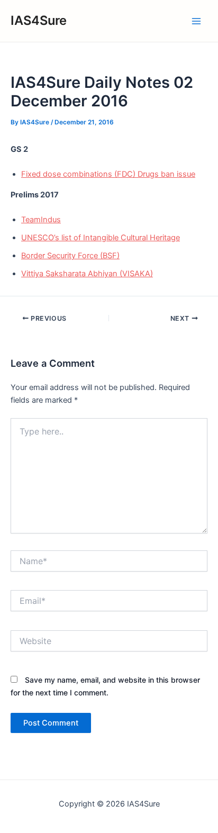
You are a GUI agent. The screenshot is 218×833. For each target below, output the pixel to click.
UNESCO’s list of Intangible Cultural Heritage (100, 237)
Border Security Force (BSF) (70, 255)
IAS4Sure (39, 20)
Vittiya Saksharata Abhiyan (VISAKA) (87, 273)
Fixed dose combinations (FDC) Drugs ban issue (108, 174)
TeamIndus (41, 219)
